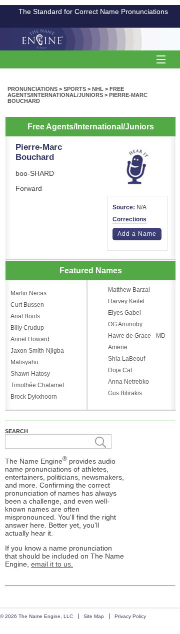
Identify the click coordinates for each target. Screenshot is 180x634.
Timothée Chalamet (37, 385)
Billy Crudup (27, 327)
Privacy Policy (130, 616)
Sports (75, 89)
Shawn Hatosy (30, 373)
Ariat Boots (25, 316)
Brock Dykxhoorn (33, 396)
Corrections (129, 219)
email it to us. (52, 564)
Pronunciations (33, 89)
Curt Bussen (27, 304)
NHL (98, 89)
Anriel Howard (30, 339)
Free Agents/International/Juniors (66, 92)
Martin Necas (28, 293)
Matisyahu (24, 362)
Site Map (94, 616)
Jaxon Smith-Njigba (37, 350)
